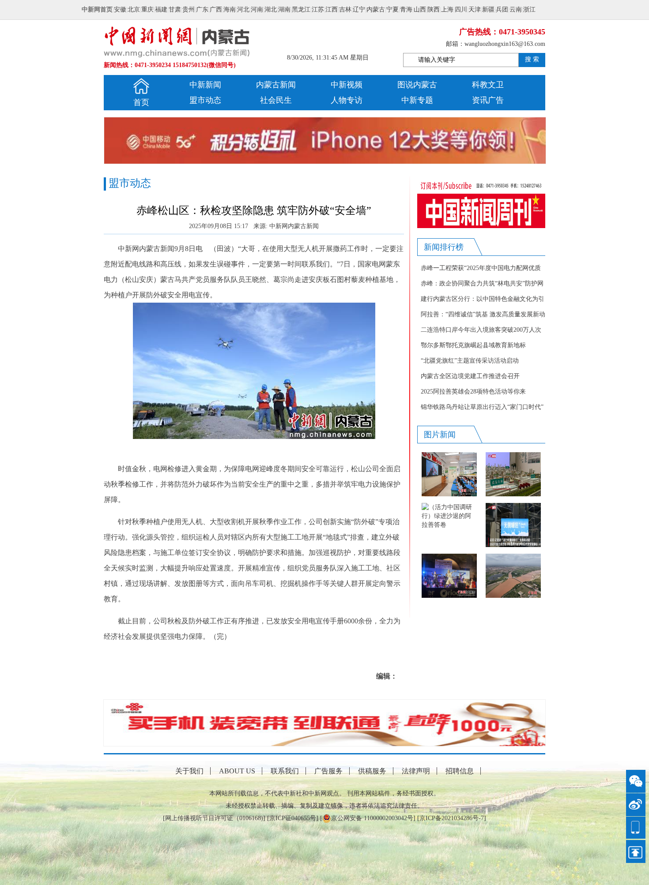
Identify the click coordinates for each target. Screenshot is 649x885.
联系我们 (285, 771)
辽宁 (359, 9)
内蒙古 (375, 9)
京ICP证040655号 (292, 818)
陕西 (433, 9)
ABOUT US (237, 771)
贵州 (188, 9)
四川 (461, 9)
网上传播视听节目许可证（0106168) (214, 818)
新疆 (488, 9)
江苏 (318, 9)
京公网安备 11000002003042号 (372, 818)
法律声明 (416, 771)
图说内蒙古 (417, 84)
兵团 (502, 9)
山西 (420, 9)
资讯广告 (488, 100)
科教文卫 (488, 84)
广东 (202, 9)
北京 (134, 9)
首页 (141, 102)
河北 (243, 9)
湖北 (270, 9)
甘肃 (175, 9)
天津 (474, 9)
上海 (447, 9)
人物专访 (346, 100)
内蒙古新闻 (276, 84)
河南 (257, 9)
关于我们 (189, 771)
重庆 (147, 9)
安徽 (120, 9)
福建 (161, 9)
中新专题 (417, 100)
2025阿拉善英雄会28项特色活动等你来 (473, 391)
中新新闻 (205, 84)
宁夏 (392, 9)
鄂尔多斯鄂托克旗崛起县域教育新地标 (473, 345)
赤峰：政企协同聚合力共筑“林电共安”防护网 (482, 283)
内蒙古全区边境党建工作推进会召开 (470, 376)
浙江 (529, 9)
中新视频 (346, 84)
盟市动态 (205, 100)
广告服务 (328, 771)
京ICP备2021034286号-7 (451, 818)
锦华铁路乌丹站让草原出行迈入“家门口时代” (482, 407)
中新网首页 (97, 9)
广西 (216, 9)
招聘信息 (459, 771)
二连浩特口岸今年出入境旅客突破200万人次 (481, 329)
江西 (331, 9)
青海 (406, 9)
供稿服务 (372, 771)
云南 (515, 9)
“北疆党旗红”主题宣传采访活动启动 (470, 360)
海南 (229, 9)
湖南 (284, 9)
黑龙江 (301, 9)
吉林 (345, 9)
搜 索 (532, 59)
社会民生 (276, 100)
